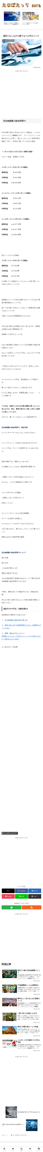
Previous (1, 19)
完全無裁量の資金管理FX (10, 833)
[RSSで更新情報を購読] (31, 907)
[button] (34, 896)
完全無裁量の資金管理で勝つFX (16, 620)
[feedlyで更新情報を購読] (11, 907)
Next (41, 19)
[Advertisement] (21, 94)
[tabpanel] (12, 19)
